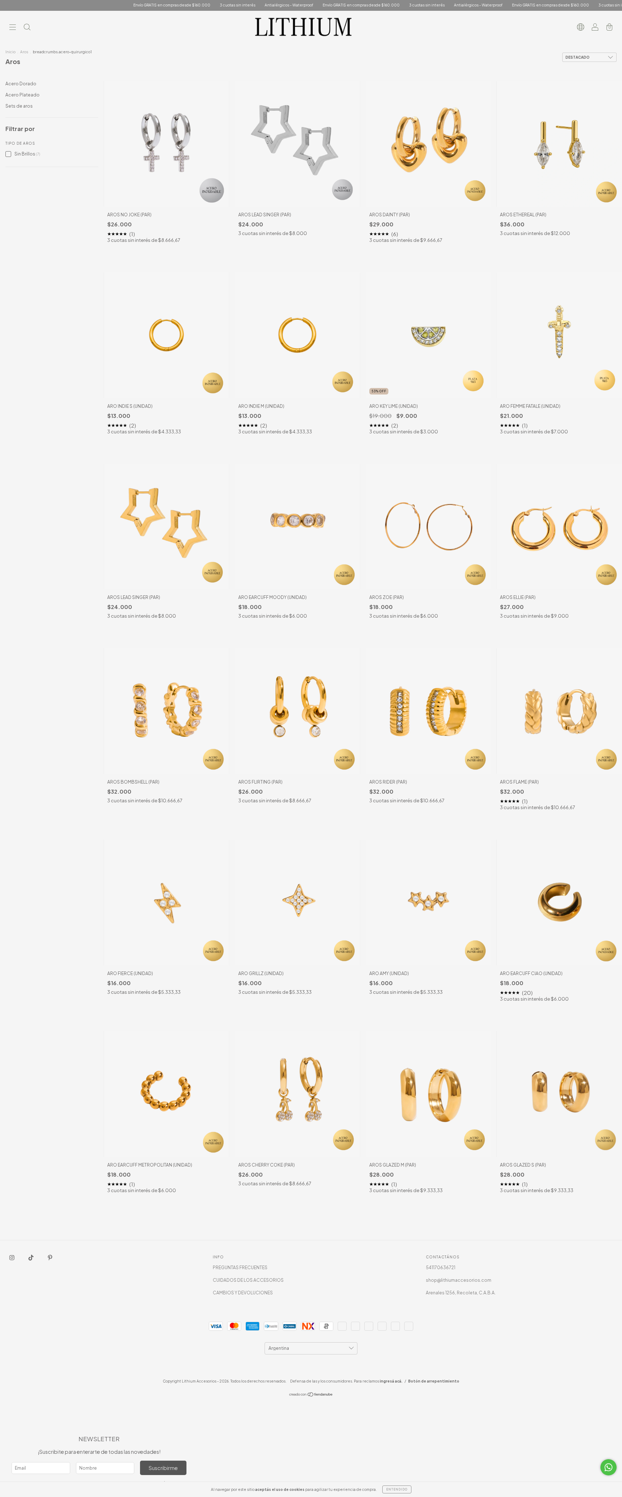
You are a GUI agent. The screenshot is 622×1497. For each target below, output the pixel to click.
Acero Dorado (20, 83)
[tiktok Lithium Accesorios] (31, 1257)
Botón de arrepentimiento (433, 1381)
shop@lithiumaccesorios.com (458, 1280)
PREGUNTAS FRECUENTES (240, 1267)
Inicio (10, 52)
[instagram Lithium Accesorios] (12, 1257)
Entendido (396, 1489)
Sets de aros (19, 106)
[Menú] (12, 28)
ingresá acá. (391, 1381)
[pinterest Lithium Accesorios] (50, 1257)
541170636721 (440, 1267)
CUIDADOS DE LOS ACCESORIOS (248, 1280)
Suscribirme (163, 1468)
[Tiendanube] (311, 1395)
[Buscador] (27, 28)
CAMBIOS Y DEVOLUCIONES (243, 1292)
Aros (24, 52)
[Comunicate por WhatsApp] (608, 1467)
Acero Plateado (22, 95)
